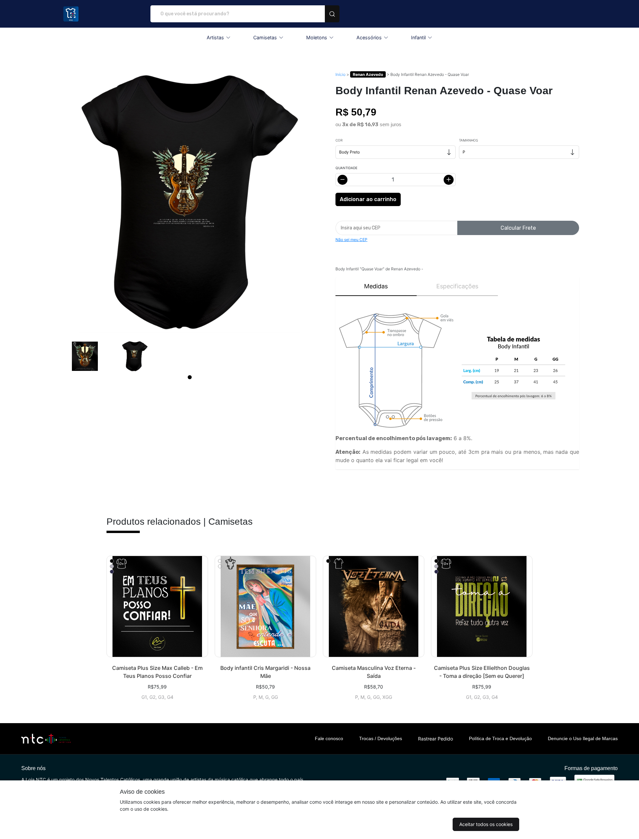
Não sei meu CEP (351, 239)
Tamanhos (468, 140)
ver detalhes (157, 606)
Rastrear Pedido (435, 738)
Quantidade (346, 168)
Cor (338, 140)
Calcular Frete (518, 228)
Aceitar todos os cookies (486, 824)
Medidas (376, 286)
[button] (218, 38)
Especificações (457, 286)
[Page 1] (190, 377)
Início (340, 74)
